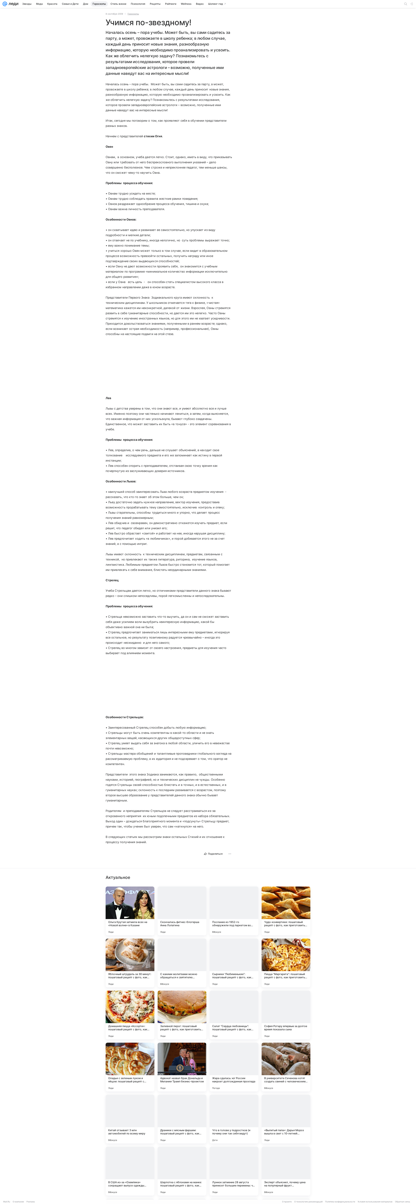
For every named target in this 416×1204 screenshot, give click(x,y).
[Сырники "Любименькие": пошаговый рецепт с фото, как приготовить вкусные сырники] (234, 963)
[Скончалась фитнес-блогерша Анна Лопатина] (182, 911)
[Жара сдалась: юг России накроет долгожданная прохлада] (234, 1067)
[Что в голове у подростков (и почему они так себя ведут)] (234, 1119)
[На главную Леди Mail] (12, 4)
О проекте (287, 1201)
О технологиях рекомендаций (308, 1201)
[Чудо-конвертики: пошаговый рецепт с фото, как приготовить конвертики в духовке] (286, 911)
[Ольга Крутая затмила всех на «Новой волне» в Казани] (130, 911)
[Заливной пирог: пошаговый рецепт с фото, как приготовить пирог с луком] (182, 1015)
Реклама (30, 1201)
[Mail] (5, 4)
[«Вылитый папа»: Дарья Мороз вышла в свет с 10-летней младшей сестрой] (286, 1119)
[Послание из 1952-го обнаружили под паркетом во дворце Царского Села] (234, 911)
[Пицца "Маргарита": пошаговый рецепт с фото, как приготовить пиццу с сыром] (286, 963)
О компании (18, 1201)
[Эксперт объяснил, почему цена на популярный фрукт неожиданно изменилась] (286, 1171)
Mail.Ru (6, 1201)
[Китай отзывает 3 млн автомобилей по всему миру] (130, 1119)
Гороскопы (133, 14)
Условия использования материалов (375, 1201)
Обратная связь (402, 1201)
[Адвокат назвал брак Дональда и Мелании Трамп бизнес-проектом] (182, 1067)
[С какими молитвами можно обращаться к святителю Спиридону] (182, 963)
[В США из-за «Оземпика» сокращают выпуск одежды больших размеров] (130, 1171)
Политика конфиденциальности (340, 1201)
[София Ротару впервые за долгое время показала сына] (286, 1015)
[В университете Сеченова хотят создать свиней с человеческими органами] (286, 1067)
